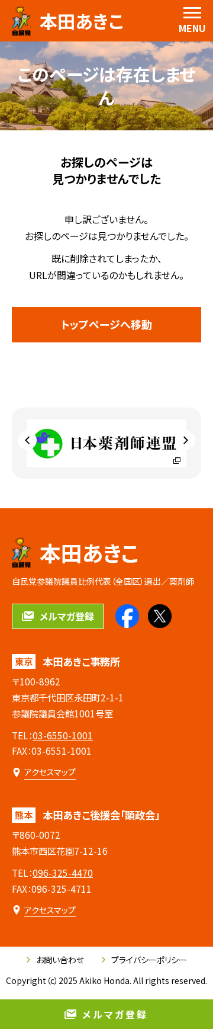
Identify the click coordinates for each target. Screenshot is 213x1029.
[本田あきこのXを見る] (160, 616)
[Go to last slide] (27, 440)
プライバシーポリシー (149, 960)
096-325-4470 (63, 872)
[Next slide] (185, 440)
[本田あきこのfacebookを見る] (127, 616)
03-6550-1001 (63, 735)
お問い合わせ (60, 960)
